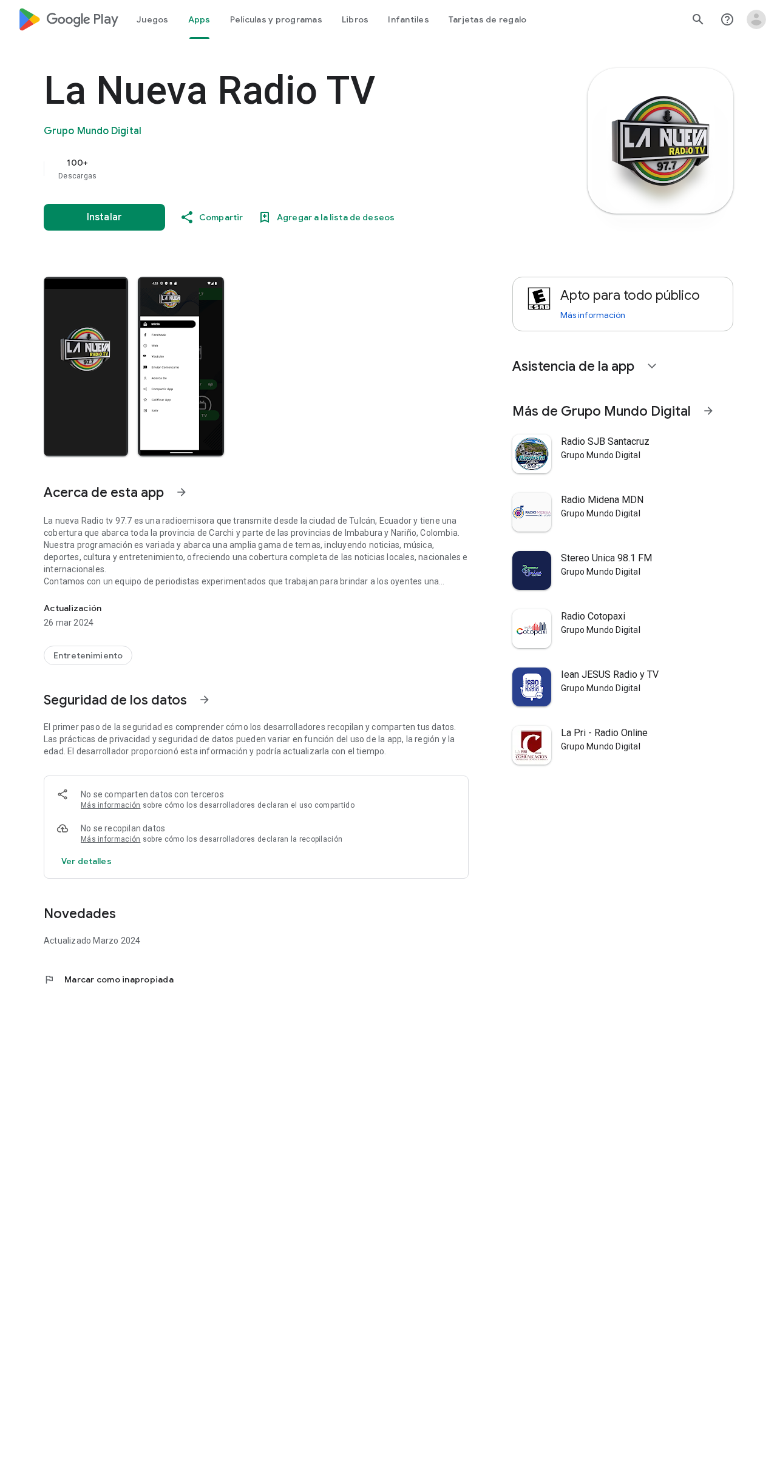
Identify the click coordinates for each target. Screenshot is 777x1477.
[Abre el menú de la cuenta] (756, 19)
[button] (86, 366)
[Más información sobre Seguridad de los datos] (204, 699)
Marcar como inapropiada (109, 979)
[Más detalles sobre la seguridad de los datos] (86, 861)
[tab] (152, 19)
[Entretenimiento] (88, 655)
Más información (111, 805)
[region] (286, 168)
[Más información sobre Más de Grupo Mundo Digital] (708, 410)
